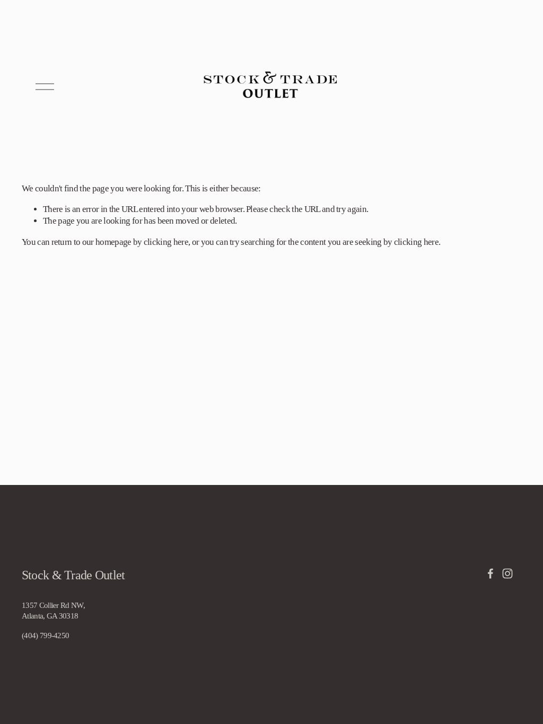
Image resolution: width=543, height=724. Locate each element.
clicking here (166, 242)
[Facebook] (490, 573)
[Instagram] (507, 573)
